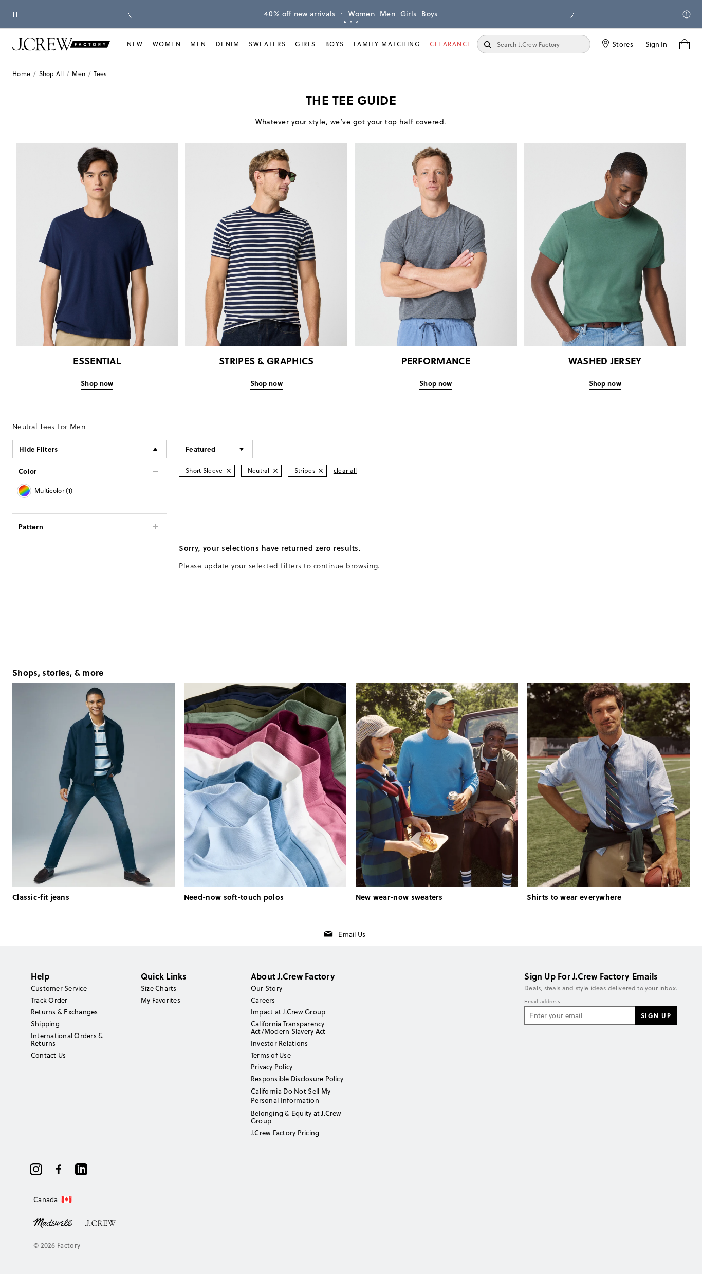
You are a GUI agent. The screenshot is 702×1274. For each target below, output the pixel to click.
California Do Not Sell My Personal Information (291, 1095)
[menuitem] (135, 44)
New (135, 44)
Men (387, 14)
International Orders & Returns (67, 1039)
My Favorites (160, 1000)
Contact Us (48, 1055)
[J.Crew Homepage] (61, 44)
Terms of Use (271, 1055)
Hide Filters (38, 449)
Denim (228, 44)
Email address (542, 1002)
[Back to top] (684, 1256)
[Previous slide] (129, 14)
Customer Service (59, 988)
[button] (216, 449)
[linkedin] (81, 1169)
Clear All (345, 470)
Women (361, 14)
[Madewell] (52, 1222)
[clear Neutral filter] (275, 470)
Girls (408, 14)
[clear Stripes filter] (320, 470)
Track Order (49, 1000)
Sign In (656, 44)
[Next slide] (572, 14)
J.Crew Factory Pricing (285, 1132)
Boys (429, 14)
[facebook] (58, 1169)
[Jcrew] (100, 1222)
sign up (656, 1015)
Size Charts (159, 988)
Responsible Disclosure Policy (297, 1078)
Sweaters (267, 44)
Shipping (45, 1023)
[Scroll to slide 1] (345, 22)
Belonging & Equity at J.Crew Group (296, 1117)
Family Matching (387, 44)
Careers (263, 1000)
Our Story (266, 988)
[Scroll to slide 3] (357, 22)
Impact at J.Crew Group (288, 1012)
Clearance (451, 44)
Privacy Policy (271, 1067)
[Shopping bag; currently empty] (684, 44)
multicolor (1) (53, 490)
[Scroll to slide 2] (351, 22)
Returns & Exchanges (64, 1012)
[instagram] (36, 1169)
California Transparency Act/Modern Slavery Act (288, 1027)
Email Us (351, 934)
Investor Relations (279, 1043)
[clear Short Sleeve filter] (228, 470)
